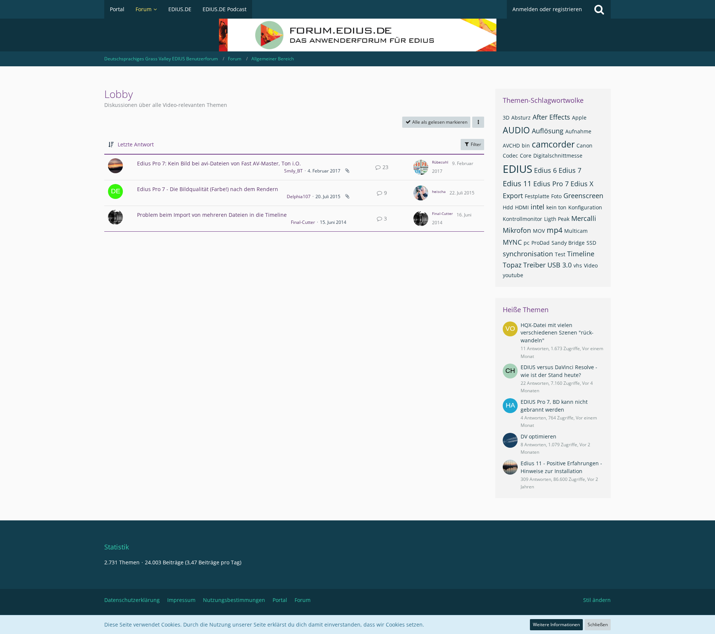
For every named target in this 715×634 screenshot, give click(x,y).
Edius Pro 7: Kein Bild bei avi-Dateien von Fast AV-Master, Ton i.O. (219, 163)
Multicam (576, 230)
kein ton (556, 207)
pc (527, 242)
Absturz (521, 117)
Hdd (508, 207)
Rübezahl (440, 162)
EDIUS (517, 169)
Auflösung (547, 130)
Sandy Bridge (568, 242)
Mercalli (583, 218)
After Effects (551, 116)
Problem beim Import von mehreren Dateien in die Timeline (212, 214)
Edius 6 (545, 170)
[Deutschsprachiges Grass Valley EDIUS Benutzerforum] (357, 35)
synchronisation (528, 253)
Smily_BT (293, 171)
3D (506, 117)
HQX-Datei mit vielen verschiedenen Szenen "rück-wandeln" (557, 332)
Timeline (580, 253)
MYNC (512, 242)
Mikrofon (517, 230)
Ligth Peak (556, 218)
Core (525, 155)
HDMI (522, 207)
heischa (439, 191)
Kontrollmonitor (522, 218)
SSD (591, 242)
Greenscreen (583, 195)
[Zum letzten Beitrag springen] (420, 167)
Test (560, 254)
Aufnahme (578, 131)
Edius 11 (517, 183)
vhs (577, 265)
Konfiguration (585, 207)
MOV (539, 230)
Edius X (582, 183)
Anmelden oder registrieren (547, 9)
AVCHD (511, 145)
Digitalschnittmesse (557, 155)
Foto (556, 196)
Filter (475, 144)
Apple (579, 117)
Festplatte (537, 196)
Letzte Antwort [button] (136, 144)
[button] (478, 122)
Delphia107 (299, 196)
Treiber (534, 264)
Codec (510, 155)
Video (591, 265)
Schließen (598, 624)
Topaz (512, 264)
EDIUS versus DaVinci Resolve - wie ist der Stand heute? (559, 371)
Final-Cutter (303, 222)
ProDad (540, 242)
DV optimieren (538, 436)
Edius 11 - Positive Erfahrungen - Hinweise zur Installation (561, 467)
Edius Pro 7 (551, 183)
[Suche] (599, 9)
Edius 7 (570, 170)
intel (537, 206)
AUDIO (516, 130)
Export (513, 195)
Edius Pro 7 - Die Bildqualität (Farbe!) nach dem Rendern (207, 189)
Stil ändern (597, 599)
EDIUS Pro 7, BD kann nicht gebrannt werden (554, 405)
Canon (584, 145)
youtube (513, 275)
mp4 (554, 230)
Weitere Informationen (556, 624)
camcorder (553, 144)
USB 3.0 (559, 264)
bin (526, 145)
